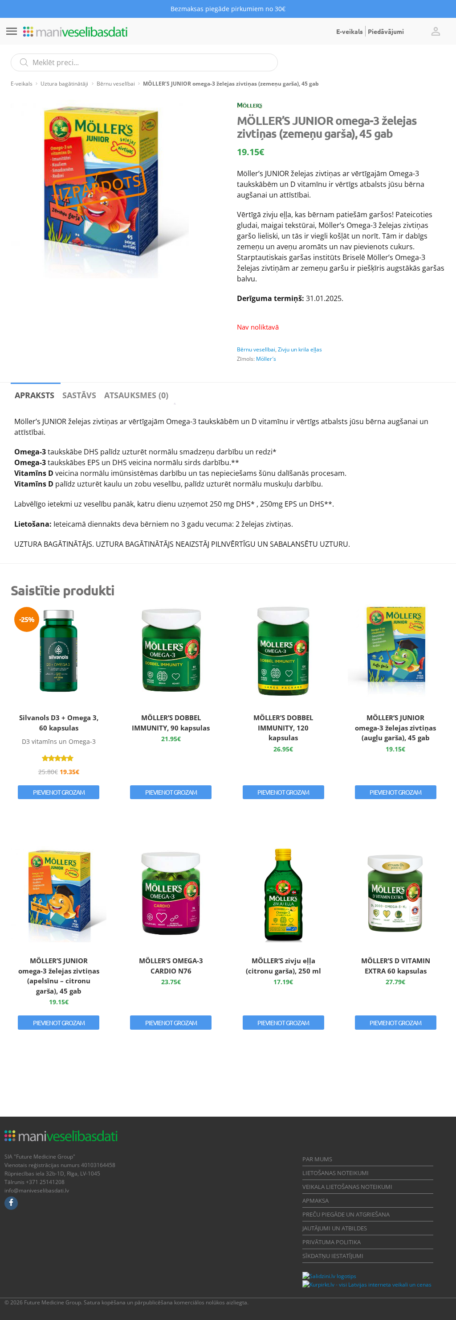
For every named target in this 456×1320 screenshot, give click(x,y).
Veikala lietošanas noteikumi (347, 1187)
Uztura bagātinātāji (64, 83)
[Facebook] (11, 1203)
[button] (435, 31)
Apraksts (34, 395)
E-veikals (349, 31)
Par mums (317, 1159)
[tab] (34, 393)
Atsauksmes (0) (136, 395)
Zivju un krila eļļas (300, 349)
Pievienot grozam (59, 792)
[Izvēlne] (11, 31)
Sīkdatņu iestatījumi (332, 1256)
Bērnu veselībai (116, 83)
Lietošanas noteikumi (335, 1173)
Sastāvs (79, 395)
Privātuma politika (331, 1242)
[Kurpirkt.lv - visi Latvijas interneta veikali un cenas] (367, 1284)
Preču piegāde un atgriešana (346, 1214)
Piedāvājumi (386, 31)
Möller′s (266, 359)
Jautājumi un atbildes (334, 1228)
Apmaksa (315, 1200)
